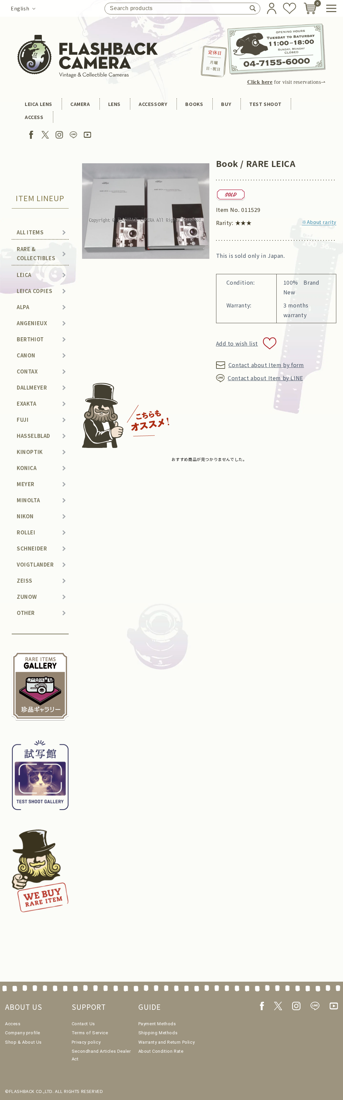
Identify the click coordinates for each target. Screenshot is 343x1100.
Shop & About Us (23, 1042)
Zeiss (24, 580)
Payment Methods (157, 1023)
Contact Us (83, 1023)
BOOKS (194, 104)
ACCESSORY (153, 104)
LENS (114, 104)
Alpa (23, 306)
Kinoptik (30, 451)
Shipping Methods (158, 1032)
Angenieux (32, 323)
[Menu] (331, 8)
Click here (260, 82)
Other (26, 612)
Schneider (32, 548)
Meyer (26, 483)
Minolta (28, 500)
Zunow (27, 596)
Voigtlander (35, 564)
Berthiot (30, 339)
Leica (24, 274)
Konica (27, 467)
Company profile (22, 1032)
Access (13, 1023)
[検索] (252, 8)
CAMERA (80, 104)
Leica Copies (34, 290)
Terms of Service (90, 1032)
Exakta (27, 403)
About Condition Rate (161, 1051)
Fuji (22, 419)
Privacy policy (86, 1042)
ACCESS (34, 117)
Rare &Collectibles (36, 253)
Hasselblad (33, 435)
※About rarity (319, 222)
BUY (226, 104)
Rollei (26, 532)
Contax (27, 371)
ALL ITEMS (30, 232)
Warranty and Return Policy (166, 1042)
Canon (26, 355)
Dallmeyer (32, 387)
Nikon (25, 516)
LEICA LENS (38, 104)
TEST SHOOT (265, 104)
